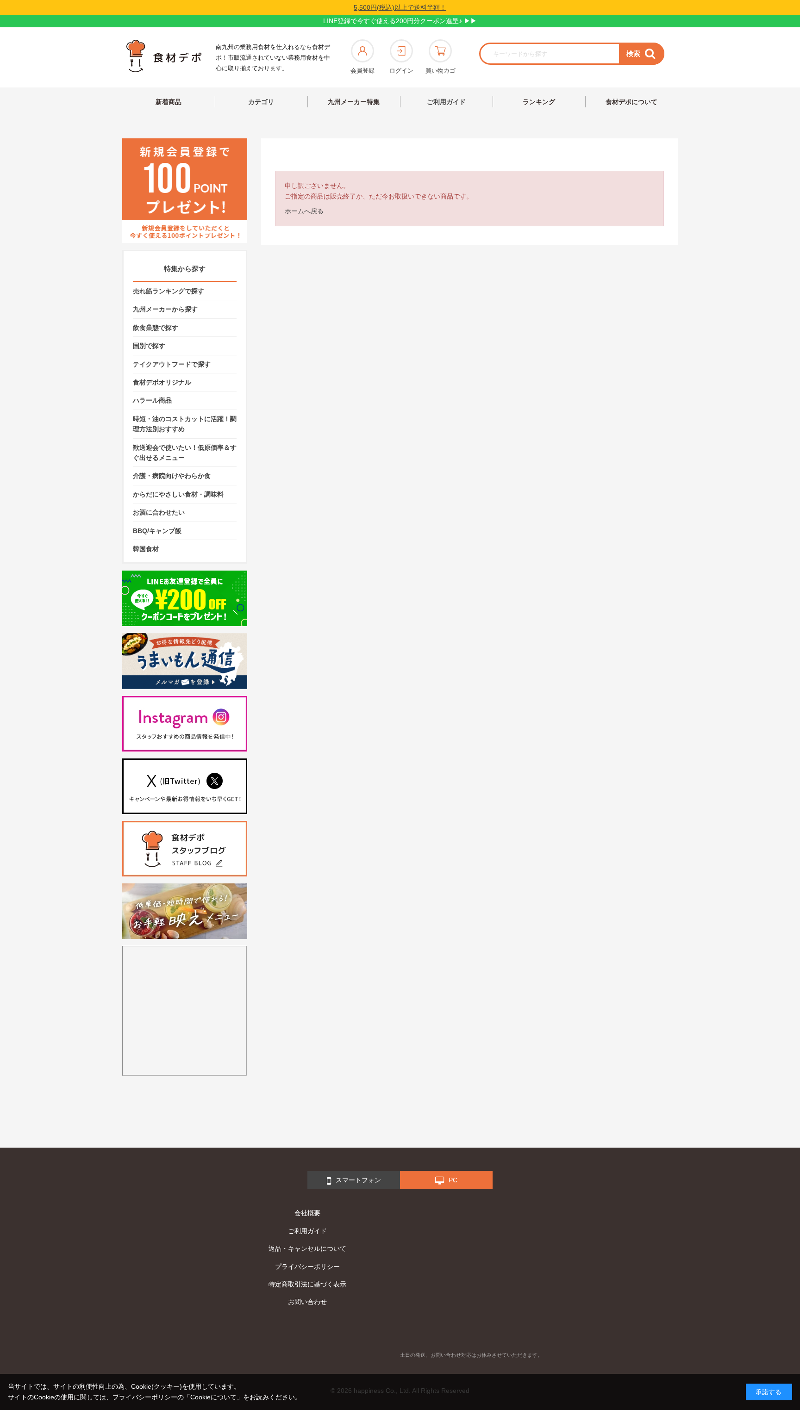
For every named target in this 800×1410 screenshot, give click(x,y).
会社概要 (307, 1213)
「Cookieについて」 (213, 1397)
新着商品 (168, 102)
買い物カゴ (440, 70)
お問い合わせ (307, 1301)
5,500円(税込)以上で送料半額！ (400, 7)
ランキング (539, 102)
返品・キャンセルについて (307, 1248)
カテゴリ (261, 102)
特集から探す (185, 269)
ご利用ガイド (446, 102)
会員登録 (362, 70)
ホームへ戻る (304, 211)
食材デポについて (631, 102)
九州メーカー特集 (354, 102)
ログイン (401, 70)
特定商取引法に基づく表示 (307, 1284)
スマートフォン (358, 1180)
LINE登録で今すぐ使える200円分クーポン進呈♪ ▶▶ (400, 21)
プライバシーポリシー (307, 1266)
